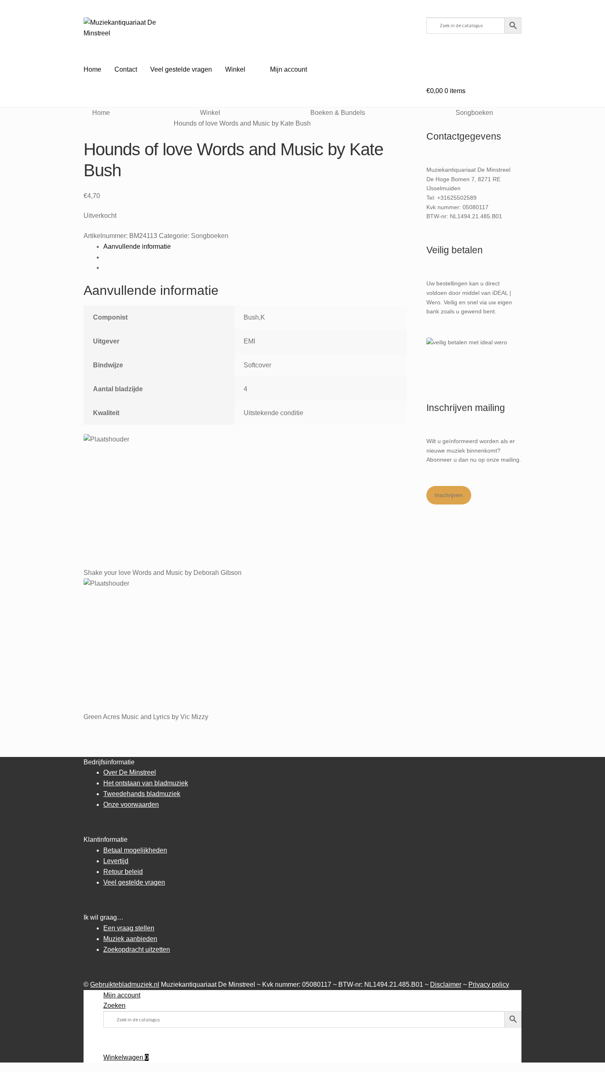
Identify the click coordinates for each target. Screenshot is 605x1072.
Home (92, 69)
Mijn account (288, 69)
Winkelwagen (126, 1057)
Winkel (235, 69)
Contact (125, 69)
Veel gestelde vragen (181, 69)
